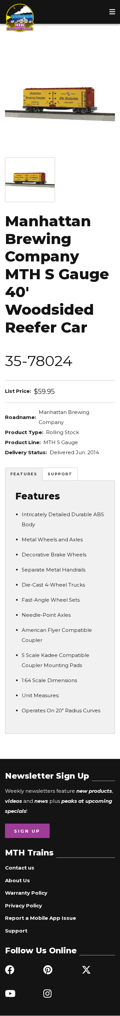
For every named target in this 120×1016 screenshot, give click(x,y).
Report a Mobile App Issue (40, 918)
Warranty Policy (26, 893)
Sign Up (27, 831)
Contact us (19, 867)
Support (60, 474)
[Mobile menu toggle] (112, 11)
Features (23, 474)
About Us (17, 880)
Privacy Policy (23, 905)
